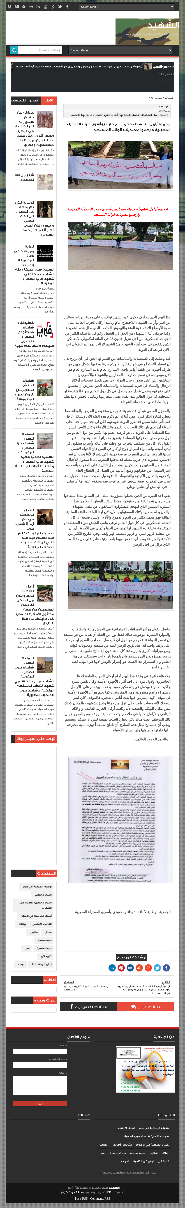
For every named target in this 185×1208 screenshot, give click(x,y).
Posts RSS (81, 1199)
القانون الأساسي (42, 924)
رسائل (48, 932)
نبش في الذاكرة (42, 964)
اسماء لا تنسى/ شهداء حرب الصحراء (35, 905)
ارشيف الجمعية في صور (37, 887)
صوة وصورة (45, 940)
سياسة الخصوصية (123, 83)
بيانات (22, 924)
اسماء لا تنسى (43, 895)
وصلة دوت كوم (72, 1192)
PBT (110, 1192)
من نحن (149, 83)
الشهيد (163, 25)
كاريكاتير (46, 956)
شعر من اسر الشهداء (24, 177)
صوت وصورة (44, 948)
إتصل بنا (139, 83)
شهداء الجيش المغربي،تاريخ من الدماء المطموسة (24, 390)
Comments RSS (100, 1199)
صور (27, 948)
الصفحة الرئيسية (164, 83)
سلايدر (34, 932)
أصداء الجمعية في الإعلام (36, 916)
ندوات (21, 964)
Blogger (162, 1173)
